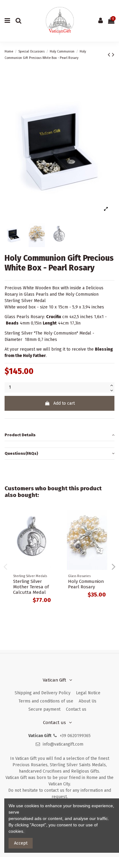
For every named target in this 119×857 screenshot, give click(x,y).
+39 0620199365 (75, 735)
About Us (87, 701)
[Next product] (113, 55)
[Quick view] (50, 519)
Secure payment (44, 709)
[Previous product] (110, 55)
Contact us (76, 709)
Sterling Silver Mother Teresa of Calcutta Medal (31, 587)
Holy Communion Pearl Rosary (86, 584)
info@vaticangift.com (63, 744)
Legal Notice (88, 692)
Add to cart (64, 403)
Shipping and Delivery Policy (42, 692)
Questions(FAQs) (21, 453)
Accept (20, 843)
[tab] (59, 435)
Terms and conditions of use (46, 701)
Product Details (20, 435)
